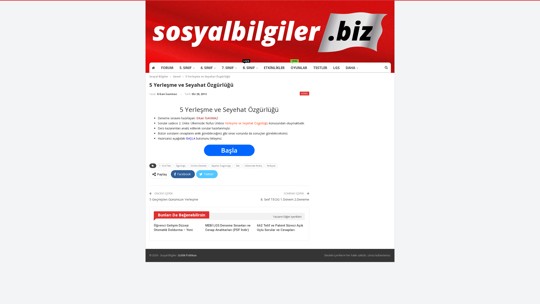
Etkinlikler (274, 67)
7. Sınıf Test (165, 165)
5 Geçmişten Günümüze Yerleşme (173, 199)
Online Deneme (198, 165)
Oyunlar (299, 66)
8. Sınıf (249, 66)
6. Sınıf (207, 67)
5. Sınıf (186, 67)
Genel (304, 93)
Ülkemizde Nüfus (253, 165)
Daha (350, 67)
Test (238, 165)
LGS (336, 67)
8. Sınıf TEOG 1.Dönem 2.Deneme (285, 199)
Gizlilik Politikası (187, 255)
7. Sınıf (228, 67)
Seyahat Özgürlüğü (221, 165)
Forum (167, 67)
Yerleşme (271, 165)
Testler (320, 67)
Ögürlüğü (181, 165)
